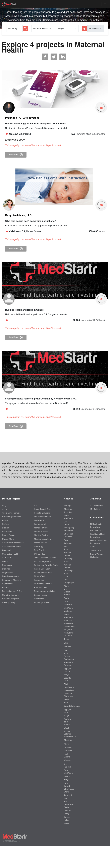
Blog (4, 505)
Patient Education (42, 569)
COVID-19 (6, 557)
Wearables (39, 598)
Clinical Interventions (11, 546)
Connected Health (10, 554)
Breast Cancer (8, 535)
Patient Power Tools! (43, 572)
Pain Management (42, 561)
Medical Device (41, 535)
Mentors (67, 760)
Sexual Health (40, 595)
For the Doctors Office (12, 591)
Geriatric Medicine (10, 595)
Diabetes (6, 569)
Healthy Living (8, 602)
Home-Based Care (42, 509)
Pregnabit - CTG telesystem (22, 118)
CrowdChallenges (72, 706)
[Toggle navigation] (105, 4)
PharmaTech (40, 576)
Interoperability (41, 524)
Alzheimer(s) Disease (11, 516)
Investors (68, 604)
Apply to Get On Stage (67, 672)
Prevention (39, 580)
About (66, 744)
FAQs (66, 779)
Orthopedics (39, 554)
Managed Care (41, 528)
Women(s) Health (42, 602)
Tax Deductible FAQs (68, 804)
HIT (35, 505)
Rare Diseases (40, 587)
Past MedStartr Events (68, 773)
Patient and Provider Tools (46, 565)
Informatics (39, 520)
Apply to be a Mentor (67, 722)
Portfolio (67, 646)
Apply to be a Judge (67, 713)
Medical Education (42, 539)
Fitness (5, 587)
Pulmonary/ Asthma (43, 584)
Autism (5, 520)
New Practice (40, 550)
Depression (7, 565)
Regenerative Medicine (44, 591)
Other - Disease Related (45, 557)
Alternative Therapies (11, 513)
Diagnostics (7, 572)
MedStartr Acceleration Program (69, 626)
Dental (5, 561)
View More (13, 155)
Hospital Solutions (42, 513)
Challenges (69, 740)
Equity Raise (7, 584)
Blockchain (7, 531)
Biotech (5, 528)
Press (66, 823)
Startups (67, 505)
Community (7, 550)
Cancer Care (8, 539)
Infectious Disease (42, 516)
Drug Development (10, 576)
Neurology (38, 546)
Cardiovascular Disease (13, 543)
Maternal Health (15, 140)
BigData (5, 524)
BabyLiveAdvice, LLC (18, 215)
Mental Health (40, 543)
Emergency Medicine (11, 580)
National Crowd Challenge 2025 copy (68, 570)
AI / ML (5, 509)
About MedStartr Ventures (68, 617)
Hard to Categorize (10, 598)
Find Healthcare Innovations (69, 687)
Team (66, 639)
